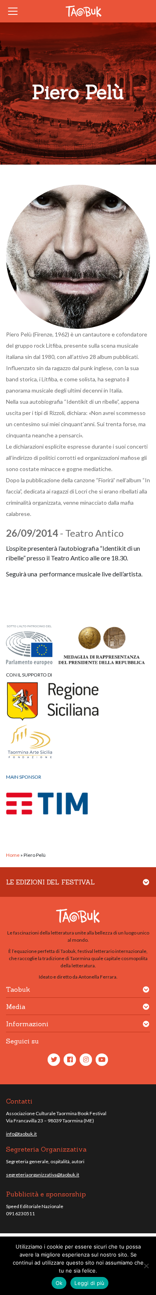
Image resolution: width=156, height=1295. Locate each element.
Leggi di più (89, 1283)
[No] (146, 1266)
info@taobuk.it (21, 1134)
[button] (146, 887)
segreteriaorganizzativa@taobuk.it (42, 1175)
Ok (59, 1283)
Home (13, 855)
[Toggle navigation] (15, 11)
